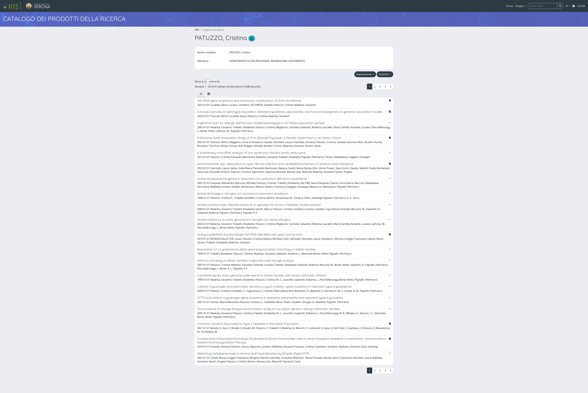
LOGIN (581, 6)
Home (509, 6)
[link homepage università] (38, 6)
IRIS (197, 29)
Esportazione (364, 74)
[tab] (201, 94)
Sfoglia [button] (519, 6)
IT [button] (567, 6)
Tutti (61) (384, 74)
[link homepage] (11, 6)
